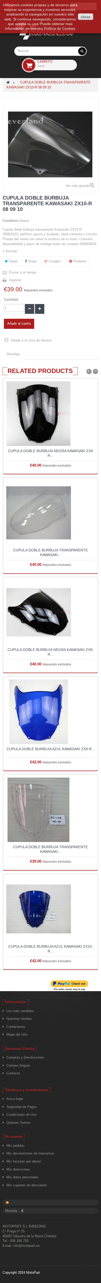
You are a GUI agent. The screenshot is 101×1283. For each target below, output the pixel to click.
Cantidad (11, 299)
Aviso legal (14, 1099)
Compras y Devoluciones (25, 1057)
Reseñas (13, 354)
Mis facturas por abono (23, 1161)
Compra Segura (18, 1065)
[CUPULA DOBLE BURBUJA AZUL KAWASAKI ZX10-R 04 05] (50, 909)
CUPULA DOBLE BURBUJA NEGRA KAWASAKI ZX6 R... (50, 453)
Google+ (54, 261)
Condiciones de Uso (21, 1115)
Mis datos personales (22, 1177)
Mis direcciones (18, 1169)
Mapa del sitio (16, 1034)
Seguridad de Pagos (21, 1107)
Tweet (13, 261)
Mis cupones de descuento (26, 1185)
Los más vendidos (20, 1011)
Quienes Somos (18, 1123)
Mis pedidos (15, 1146)
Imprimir (15, 280)
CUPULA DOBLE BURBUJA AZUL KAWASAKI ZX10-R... (50, 948)
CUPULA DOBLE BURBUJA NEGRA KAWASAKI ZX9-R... (51, 652)
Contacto (13, 1073)
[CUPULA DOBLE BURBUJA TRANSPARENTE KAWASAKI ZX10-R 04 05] (50, 809)
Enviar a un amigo (22, 272)
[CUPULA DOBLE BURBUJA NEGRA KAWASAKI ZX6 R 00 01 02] (50, 413)
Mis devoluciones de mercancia (30, 1153)
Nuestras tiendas (19, 1019)
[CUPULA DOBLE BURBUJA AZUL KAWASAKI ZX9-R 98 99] (50, 711)
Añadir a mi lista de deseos (31, 340)
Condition (10, 221)
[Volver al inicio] (8, 82)
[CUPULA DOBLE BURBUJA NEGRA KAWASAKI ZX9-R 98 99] (50, 612)
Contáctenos (15, 1027)
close (85, 17)
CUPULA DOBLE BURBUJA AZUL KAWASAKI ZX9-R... (50, 749)
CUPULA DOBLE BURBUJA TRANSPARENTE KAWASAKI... (50, 552)
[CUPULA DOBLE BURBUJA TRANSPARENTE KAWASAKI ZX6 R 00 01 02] (50, 513)
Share (32, 261)
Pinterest (79, 261)
